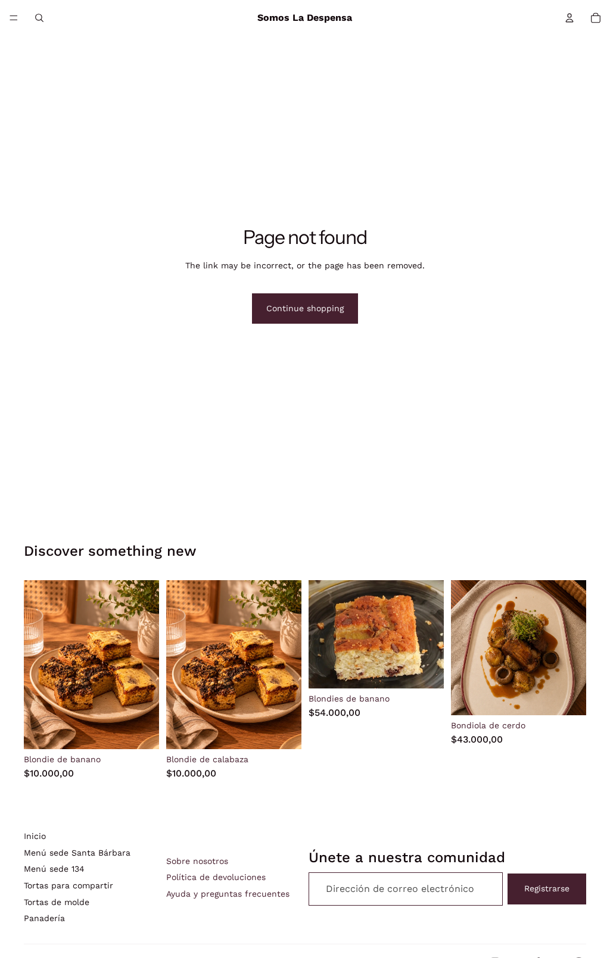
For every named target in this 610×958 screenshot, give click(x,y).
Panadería (44, 918)
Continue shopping (305, 308)
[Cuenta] (569, 18)
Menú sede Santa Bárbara (77, 852)
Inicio (35, 836)
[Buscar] (39, 18)
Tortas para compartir (68, 885)
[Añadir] (140, 730)
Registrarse (546, 888)
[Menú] (13, 18)
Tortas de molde (56, 902)
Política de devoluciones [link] (216, 877)
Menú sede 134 (54, 869)
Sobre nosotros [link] (197, 861)
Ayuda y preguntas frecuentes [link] (228, 893)
